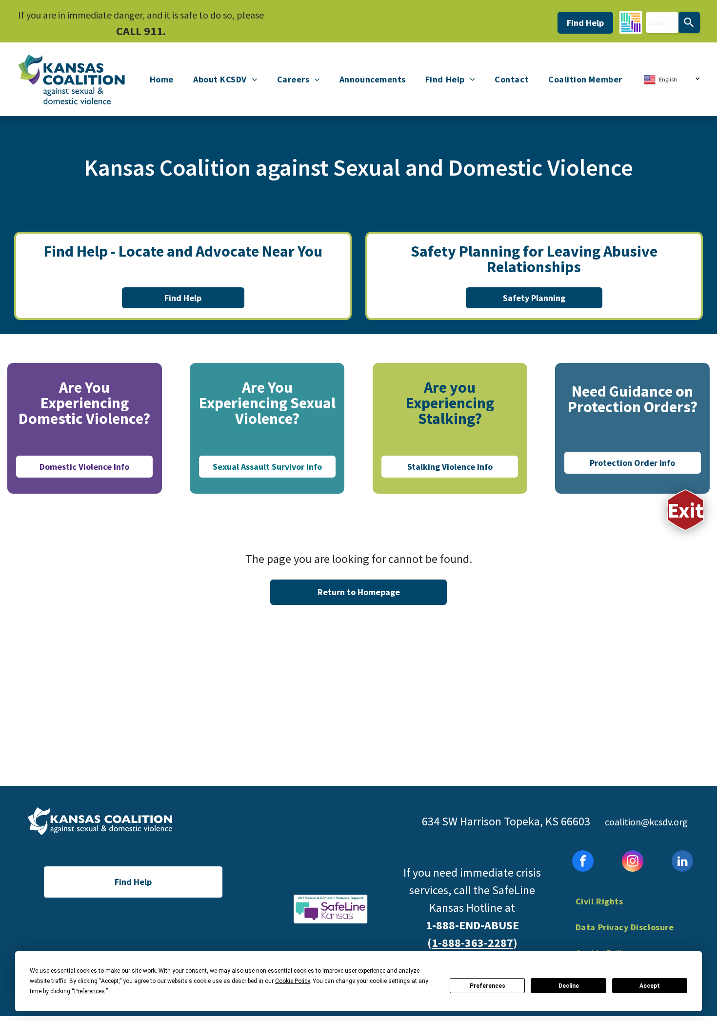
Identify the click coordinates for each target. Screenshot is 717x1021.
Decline (568, 985)
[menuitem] (161, 79)
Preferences (487, 985)
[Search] (689, 22)
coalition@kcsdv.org (646, 822)
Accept (649, 985)
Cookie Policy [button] (292, 981)
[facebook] (583, 862)
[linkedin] (682, 862)
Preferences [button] (89, 991)
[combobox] (662, 22)
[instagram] (632, 862)
